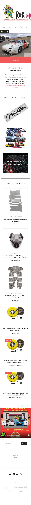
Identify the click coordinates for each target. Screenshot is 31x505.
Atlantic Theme (7, 482)
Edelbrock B (15, 253)
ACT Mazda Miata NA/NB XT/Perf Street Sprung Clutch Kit (15, 361)
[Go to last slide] (4, 423)
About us (15, 455)
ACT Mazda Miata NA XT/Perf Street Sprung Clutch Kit (15, 329)
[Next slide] (26, 423)
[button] (15, 422)
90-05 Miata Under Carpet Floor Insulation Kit (15, 297)
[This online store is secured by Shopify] (4, 31)
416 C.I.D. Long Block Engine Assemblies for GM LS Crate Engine (15, 257)
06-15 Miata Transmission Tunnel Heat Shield (15, 220)
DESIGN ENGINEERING (15, 216)
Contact (15, 457)
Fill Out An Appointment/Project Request (15, 85)
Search (15, 453)
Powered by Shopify (22, 482)
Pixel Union (15, 482)
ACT (15, 325)
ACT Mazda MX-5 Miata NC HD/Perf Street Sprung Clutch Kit (15, 394)
